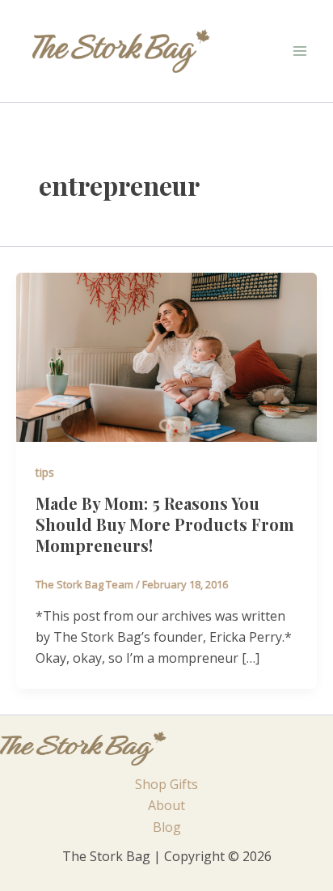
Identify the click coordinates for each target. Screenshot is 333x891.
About (166, 805)
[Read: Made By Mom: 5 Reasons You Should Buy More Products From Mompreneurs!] (166, 356)
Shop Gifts (166, 784)
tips (45, 472)
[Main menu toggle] (300, 51)
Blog (167, 827)
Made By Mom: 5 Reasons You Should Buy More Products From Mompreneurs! (165, 524)
